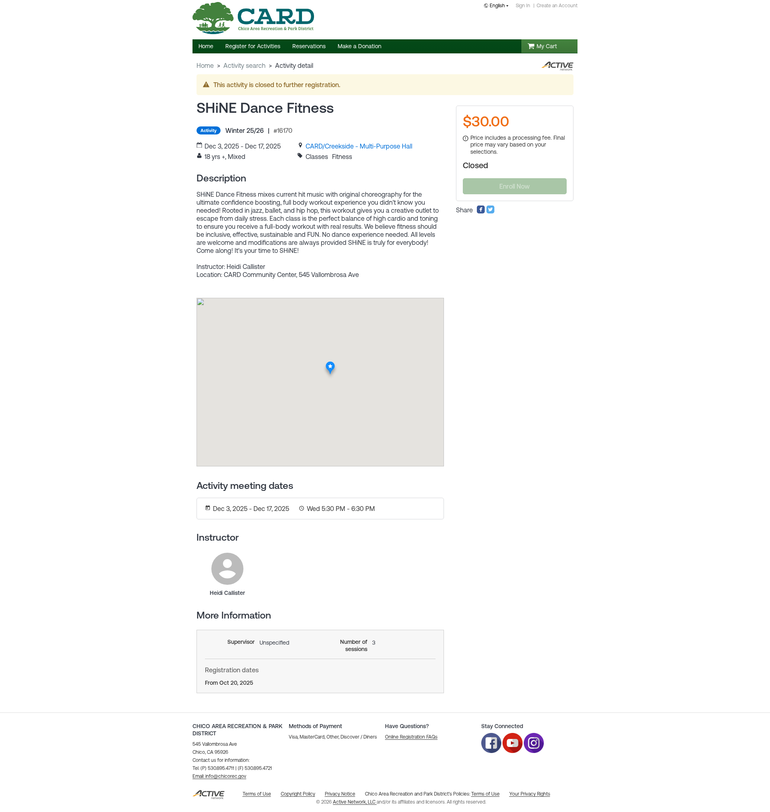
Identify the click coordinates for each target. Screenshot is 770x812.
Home (205, 65)
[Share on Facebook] (481, 211)
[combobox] (498, 6)
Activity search (244, 65)
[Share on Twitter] (490, 211)
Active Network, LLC (355, 802)
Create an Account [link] (557, 5)
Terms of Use (485, 794)
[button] (219, 776)
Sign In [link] (523, 5)
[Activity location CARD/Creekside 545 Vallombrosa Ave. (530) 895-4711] (330, 364)
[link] (359, 146)
